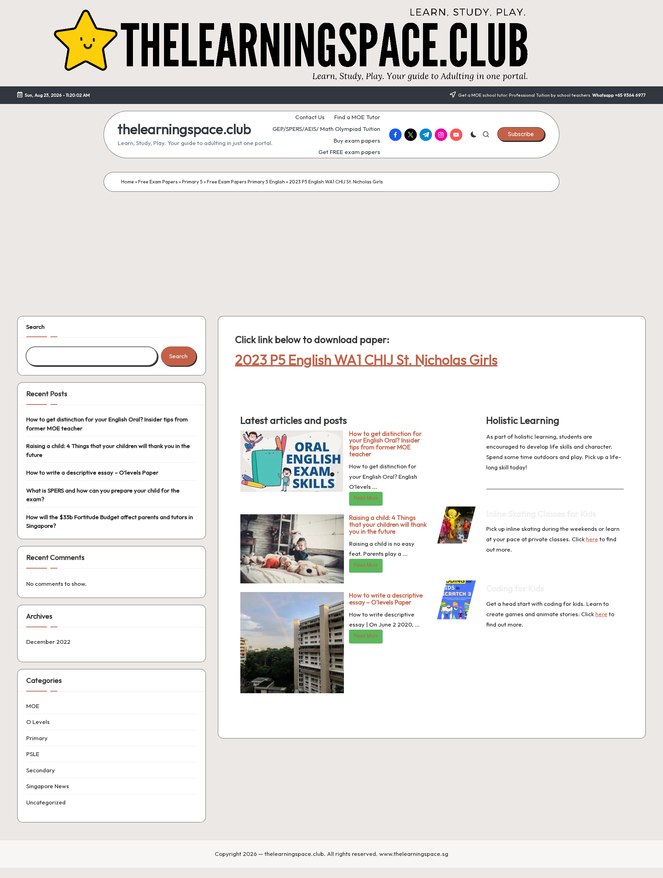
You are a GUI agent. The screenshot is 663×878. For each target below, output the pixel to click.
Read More (366, 497)
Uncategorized (46, 802)
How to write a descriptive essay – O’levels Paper (386, 598)
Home (127, 182)
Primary (37, 738)
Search (35, 326)
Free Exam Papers (158, 182)
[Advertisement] (331, 243)
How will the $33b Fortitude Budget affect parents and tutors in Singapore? (109, 521)
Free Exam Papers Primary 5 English (246, 182)
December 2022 (48, 641)
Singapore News (47, 786)
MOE (32, 705)
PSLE (32, 753)
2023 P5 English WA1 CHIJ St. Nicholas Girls (366, 359)
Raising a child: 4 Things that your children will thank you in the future (388, 524)
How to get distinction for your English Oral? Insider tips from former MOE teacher (385, 444)
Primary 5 (192, 182)
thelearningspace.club (184, 128)
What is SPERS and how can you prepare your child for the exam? (103, 495)
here (592, 539)
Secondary (40, 770)
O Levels (38, 721)
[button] (521, 134)
